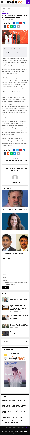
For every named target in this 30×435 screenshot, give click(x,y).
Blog (25, 431)
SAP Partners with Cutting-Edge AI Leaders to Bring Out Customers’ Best (19, 324)
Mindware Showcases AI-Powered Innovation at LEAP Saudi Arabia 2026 (18, 298)
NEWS (8, 13)
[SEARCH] (26, 341)
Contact (21, 431)
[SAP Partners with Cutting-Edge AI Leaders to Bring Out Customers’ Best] (5, 326)
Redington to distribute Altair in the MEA (12, 253)
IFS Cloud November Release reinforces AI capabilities (15, 161)
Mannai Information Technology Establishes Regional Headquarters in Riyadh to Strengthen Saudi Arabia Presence (13, 411)
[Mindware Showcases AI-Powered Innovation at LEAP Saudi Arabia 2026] (5, 299)
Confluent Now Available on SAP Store (11, 232)
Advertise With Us (13, 431)
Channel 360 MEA (6, 19)
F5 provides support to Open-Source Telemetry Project (18, 332)
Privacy (14, 433)
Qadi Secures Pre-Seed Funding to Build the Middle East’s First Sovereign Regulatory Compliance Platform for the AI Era (18, 307)
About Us (4, 431)
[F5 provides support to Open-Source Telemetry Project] (5, 333)
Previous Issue (15, 388)
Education (4, 13)
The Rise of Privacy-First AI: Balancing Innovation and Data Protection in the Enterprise (19, 317)
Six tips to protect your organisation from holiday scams (15, 170)
